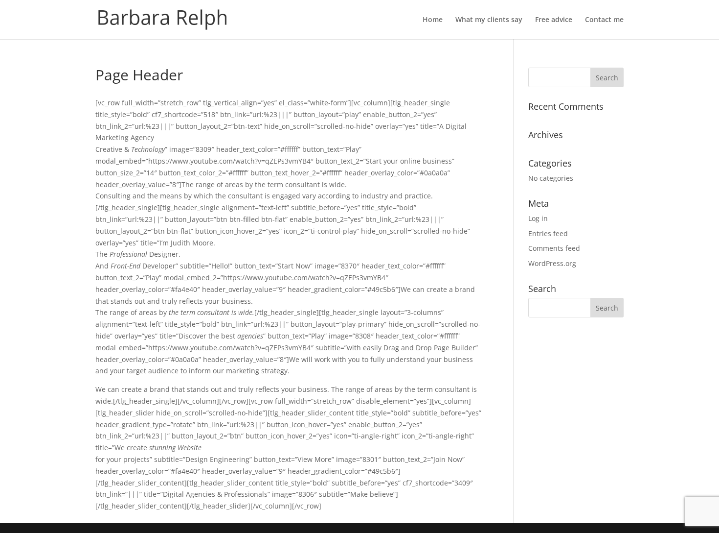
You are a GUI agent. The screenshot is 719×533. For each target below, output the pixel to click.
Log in (538, 218)
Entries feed (548, 233)
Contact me (604, 20)
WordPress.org (552, 263)
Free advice (553, 20)
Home (433, 20)
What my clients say (488, 20)
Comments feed (554, 248)
